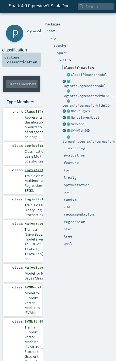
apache (38, 30)
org (29, 30)
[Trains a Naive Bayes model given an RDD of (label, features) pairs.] (68, 111)
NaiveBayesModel (85, 117)
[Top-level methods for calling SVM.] (64, 131)
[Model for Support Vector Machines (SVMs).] (68, 124)
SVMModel (78, 124)
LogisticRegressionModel (84, 86)
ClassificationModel (89, 75)
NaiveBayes (80, 111)
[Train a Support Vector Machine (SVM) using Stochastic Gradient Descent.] (68, 131)
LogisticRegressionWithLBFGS (87, 96)
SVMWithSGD (80, 130)
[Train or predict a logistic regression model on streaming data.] (68, 137)
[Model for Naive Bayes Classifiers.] (68, 118)
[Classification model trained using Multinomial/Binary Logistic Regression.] (68, 81)
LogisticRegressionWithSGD (86, 106)
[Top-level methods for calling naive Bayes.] (64, 111)
